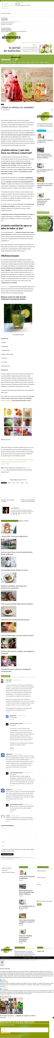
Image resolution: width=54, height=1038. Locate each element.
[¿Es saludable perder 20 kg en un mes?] (18, 562)
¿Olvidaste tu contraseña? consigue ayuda (10, 21)
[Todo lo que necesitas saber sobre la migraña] (18, 595)
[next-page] (2, 674)
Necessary (3, 980)
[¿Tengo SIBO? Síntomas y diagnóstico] (18, 528)
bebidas (9, 482)
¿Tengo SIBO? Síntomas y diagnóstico (14, 536)
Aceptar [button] (39, 959)
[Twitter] (21, 2)
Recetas (28, 62)
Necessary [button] (2, 978)
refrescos (22, 482)
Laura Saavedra (6, 109)
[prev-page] (1, 674)
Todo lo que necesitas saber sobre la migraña (17, 604)
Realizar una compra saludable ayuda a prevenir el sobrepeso (28, 500)
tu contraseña (4, 18)
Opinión (41, 62)
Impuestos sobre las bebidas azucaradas (7, 500)
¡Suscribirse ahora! (5, 1033)
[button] (51, 56)
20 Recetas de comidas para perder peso (15, 620)
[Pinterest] (17, 514)
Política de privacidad (47, 901)
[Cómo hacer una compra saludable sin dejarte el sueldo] (45, 179)
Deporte (14, 62)
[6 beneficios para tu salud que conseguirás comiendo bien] (18, 661)
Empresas (46, 62)
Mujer (19, 62)
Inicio (2, 65)
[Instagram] (17, 2)
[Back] (24, 2)
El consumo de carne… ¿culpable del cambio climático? (18, 1016)
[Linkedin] (18, 2)
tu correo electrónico (6, 28)
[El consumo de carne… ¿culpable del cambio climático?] (27, 1005)
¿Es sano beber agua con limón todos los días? (17, 635)
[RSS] (19, 2)
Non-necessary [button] (3, 987)
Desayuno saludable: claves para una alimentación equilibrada (43, 201)
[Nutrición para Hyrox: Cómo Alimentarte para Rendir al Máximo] (18, 544)
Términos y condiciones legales (29, 957)
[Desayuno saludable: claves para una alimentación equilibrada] (18, 577)
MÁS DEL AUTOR (23, 521)
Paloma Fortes (3, 1017)
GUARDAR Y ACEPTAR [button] (5, 995)
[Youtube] (22, 2)
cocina (13, 482)
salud (27, 482)
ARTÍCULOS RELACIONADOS (9, 521)
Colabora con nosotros (8, 5)
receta (17, 482)
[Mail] (14, 514)
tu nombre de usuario (6, 13)
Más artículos (40, 210)
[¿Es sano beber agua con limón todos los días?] (18, 627)
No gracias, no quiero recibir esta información (10, 1037)
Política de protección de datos (43, 957)
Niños (10, 62)
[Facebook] (16, 2)
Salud (6, 62)
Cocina (36, 62)
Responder (8, 711)
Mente (32, 62)
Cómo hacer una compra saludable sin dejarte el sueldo (45, 185)
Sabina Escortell (5, 286)
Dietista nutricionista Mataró (8, 872)
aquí (14, 232)
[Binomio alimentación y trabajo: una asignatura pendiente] (18, 643)
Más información (45, 959)
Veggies (23, 62)
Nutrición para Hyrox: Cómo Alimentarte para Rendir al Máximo (44, 156)
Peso (3, 62)
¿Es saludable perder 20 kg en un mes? (14, 570)
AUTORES (5, 3)
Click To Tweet (5, 464)
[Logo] (6, 60)
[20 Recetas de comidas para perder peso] (18, 611)
